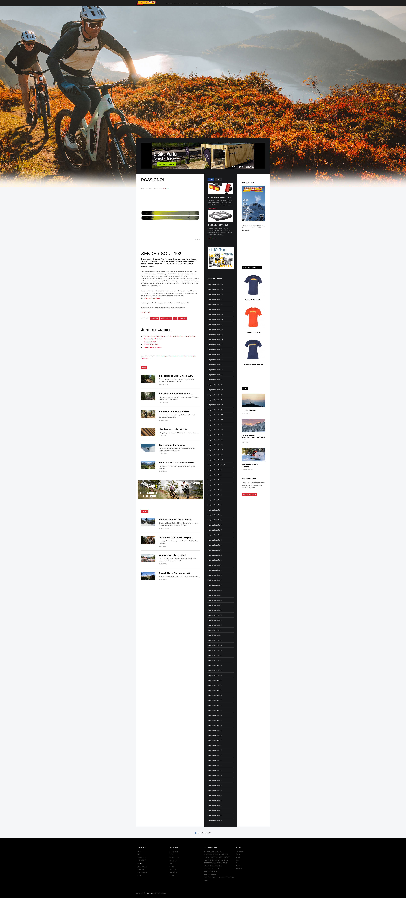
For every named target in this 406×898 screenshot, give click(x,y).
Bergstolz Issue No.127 (215, 324)
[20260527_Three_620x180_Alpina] (170, 499)
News (198, 3)
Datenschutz (173, 872)
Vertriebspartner (174, 857)
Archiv (206, 880)
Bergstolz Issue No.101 (215, 455)
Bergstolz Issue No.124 (215, 339)
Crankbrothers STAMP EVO (218, 225)
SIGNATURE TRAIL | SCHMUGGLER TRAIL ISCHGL (219, 877)
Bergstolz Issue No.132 (215, 299)
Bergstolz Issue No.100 (215, 460)
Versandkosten (141, 857)
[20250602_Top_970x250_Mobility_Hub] (203, 168)
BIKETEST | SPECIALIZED (211, 868)
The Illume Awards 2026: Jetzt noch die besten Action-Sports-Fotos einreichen (170, 336)
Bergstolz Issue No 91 (215, 510)
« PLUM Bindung (161, 356)
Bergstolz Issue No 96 (215, 485)
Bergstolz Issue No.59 (215, 670)
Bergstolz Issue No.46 (215, 735)
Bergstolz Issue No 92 (215, 505)
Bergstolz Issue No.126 (215, 329)
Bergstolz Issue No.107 (215, 425)
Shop (256, 3)
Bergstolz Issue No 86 (215, 535)
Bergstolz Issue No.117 (215, 375)
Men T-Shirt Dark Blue (253, 300)
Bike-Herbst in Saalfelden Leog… (175, 394)
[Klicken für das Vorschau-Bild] (170, 215)
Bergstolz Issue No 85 (215, 540)
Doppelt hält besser (249, 410)
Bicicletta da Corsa (142, 866)
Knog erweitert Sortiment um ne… (220, 197)
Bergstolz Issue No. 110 (215, 410)
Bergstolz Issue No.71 (215, 610)
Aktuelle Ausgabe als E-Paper (212, 851)
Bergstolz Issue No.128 (215, 319)
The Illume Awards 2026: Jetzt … (175, 429)
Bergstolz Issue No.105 (215, 435)
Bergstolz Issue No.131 (215, 304)
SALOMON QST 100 (151, 344)
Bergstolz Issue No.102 (215, 450)
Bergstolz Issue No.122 (215, 349)
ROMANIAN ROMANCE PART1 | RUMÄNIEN (217, 857)
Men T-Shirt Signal (253, 332)
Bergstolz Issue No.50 (215, 715)
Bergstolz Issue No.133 (215, 294)
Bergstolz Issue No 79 (215, 570)
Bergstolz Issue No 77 (215, 580)
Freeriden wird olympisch (172, 445)
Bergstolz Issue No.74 (215, 595)
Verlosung (166, 189)
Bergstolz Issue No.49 (215, 720)
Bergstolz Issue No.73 (215, 600)
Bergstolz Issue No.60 (215, 665)
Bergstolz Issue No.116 (215, 379)
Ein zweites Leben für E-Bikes (174, 411)
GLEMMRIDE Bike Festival (172, 555)
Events (205, 3)
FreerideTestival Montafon (152, 347)
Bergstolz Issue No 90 (215, 515)
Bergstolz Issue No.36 (215, 790)
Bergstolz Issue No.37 (215, 785)
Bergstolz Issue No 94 (215, 495)
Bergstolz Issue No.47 (215, 730)
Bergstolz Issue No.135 (215, 284)
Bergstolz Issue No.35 (215, 795)
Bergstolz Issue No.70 (215, 615)
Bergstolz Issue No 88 (215, 525)
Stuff (213, 3)
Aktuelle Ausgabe (173, 3)
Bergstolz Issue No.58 (215, 675)
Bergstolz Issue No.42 (215, 755)
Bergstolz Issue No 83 (215, 550)
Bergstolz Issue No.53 (215, 700)
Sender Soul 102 (166, 318)
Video (238, 3)
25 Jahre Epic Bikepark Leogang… (176, 537)
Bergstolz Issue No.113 (215, 395)
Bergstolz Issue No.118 (215, 370)
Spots (219, 3)
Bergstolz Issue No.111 (215, 405)
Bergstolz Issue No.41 (215, 765)
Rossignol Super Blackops (152, 339)
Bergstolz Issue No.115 (215, 385)
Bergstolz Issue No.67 (215, 630)
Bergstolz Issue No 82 (215, 555)
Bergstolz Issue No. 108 (216, 420)
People (238, 857)
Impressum (173, 869)
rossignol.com (145, 312)
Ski (175, 318)
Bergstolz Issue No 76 (215, 585)
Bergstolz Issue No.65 (215, 640)
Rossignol (155, 318)
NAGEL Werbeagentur (148, 893)
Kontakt (172, 875)
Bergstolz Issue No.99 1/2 (216, 465)
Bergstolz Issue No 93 (215, 500)
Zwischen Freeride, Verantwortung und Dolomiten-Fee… (253, 437)
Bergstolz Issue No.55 (215, 690)
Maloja (139, 875)
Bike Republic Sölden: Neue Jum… (176, 376)
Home (186, 3)
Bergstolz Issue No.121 (215, 354)
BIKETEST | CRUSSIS (210, 871)
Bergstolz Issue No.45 (215, 740)
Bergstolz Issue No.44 (215, 745)
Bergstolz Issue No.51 (215, 710)
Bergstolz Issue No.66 (215, 635)
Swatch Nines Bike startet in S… (175, 573)
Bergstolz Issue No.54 (215, 695)
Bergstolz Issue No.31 (215, 815)
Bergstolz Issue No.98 (215, 475)
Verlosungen (229, 3)
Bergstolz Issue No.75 (215, 590)
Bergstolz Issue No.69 (215, 620)
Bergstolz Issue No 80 (215, 565)
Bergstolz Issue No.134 (215, 289)
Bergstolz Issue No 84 (215, 545)
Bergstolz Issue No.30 (215, 820)
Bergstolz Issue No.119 (215, 364)
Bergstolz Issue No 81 (215, 560)
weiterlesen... (212, 208)
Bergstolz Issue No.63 (215, 650)
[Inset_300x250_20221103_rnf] (221, 268)
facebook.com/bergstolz (204, 833)
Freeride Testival (142, 872)
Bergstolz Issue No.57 (215, 680)
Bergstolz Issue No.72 (215, 605)
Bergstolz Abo (174, 851)
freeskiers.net (141, 869)
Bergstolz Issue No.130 (215, 309)
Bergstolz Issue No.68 (215, 625)
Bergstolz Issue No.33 (215, 805)
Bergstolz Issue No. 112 (215, 400)
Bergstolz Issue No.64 (215, 645)
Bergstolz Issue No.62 (215, 655)
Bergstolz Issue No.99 (215, 470)
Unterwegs (247, 3)
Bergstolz (146, 3)
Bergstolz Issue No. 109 (216, 415)
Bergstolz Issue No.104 (215, 440)
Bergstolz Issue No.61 (215, 660)
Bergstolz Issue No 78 (215, 575)
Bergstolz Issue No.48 (215, 725)
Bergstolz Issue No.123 (215, 344)
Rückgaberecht (141, 860)
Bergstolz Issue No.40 (215, 775)
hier (243, 230)
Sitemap (172, 866)
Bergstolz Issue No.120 (215, 360)
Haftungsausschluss (175, 864)
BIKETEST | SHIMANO (210, 874)
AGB (138, 854)
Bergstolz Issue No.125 (215, 334)
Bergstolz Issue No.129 (215, 314)
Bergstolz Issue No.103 (215, 445)
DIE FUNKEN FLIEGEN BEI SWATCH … (178, 463)
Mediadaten (173, 861)
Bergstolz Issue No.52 (215, 705)
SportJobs (264, 3)
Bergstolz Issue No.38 (215, 780)
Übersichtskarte (249, 494)
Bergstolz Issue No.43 (215, 750)
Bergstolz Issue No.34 (215, 800)
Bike (192, 3)
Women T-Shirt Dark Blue (253, 364)
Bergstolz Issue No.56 (215, 685)
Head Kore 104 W (150, 342)
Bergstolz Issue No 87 (215, 530)
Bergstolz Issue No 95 (215, 490)
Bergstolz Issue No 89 (215, 520)
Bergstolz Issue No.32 (215, 810)
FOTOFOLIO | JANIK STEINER (213, 866)
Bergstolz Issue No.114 (215, 390)
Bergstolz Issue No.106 (215, 430)
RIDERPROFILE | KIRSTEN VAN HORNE (216, 860)
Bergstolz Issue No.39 (215, 770)
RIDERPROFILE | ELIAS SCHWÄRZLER (215, 863)
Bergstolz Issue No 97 (215, 480)
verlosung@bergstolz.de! (152, 298)
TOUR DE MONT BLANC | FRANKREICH (216, 854)
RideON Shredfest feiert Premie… (176, 519)
